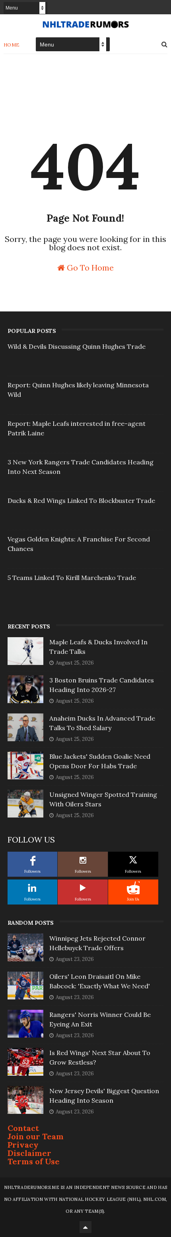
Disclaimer (29, 1153)
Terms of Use (34, 1161)
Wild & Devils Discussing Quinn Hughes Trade (77, 346)
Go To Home (89, 267)
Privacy (23, 1145)
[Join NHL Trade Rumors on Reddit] (133, 887)
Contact (23, 1128)
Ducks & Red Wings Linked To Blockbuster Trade (81, 500)
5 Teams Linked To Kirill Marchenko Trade (72, 578)
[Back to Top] (85, 1227)
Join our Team (36, 1136)
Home (12, 45)
